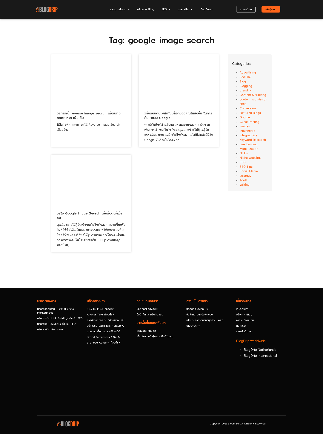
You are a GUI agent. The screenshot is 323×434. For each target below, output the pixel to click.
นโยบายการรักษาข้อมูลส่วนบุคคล (204, 320)
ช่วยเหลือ (183, 9)
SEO (164, 9)
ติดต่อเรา (241, 326)
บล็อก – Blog (145, 9)
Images (245, 126)
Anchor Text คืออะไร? (100, 314)
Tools (243, 180)
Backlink (245, 77)
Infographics (248, 135)
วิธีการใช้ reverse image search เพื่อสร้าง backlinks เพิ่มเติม (89, 115)
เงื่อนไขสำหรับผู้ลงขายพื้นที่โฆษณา (155, 336)
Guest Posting (249, 122)
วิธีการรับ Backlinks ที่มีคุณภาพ (105, 326)
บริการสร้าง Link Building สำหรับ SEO (60, 318)
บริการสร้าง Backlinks (50, 329)
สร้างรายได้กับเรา (146, 331)
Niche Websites (250, 158)
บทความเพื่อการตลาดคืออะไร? (104, 331)
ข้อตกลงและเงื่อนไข (147, 309)
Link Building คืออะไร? (100, 309)
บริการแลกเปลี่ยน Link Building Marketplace (55, 311)
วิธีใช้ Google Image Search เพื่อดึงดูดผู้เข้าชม (89, 215)
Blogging (246, 86)
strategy (245, 175)
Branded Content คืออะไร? (103, 343)
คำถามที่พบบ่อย (245, 320)
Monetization (249, 149)
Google (245, 117)
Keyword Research (253, 140)
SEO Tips (246, 166)
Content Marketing (253, 95)
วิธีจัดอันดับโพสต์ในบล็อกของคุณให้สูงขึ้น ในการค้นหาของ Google (178, 115)
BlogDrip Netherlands (260, 349)
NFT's (244, 153)
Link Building (249, 144)
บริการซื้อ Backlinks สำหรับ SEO (56, 324)
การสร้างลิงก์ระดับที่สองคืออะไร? (105, 320)
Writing (245, 184)
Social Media (249, 171)
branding (246, 90)
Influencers (247, 131)
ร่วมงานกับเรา (118, 9)
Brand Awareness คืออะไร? (104, 337)
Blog (243, 81)
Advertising (248, 72)
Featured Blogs (250, 113)
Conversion (248, 108)
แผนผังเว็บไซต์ (244, 331)
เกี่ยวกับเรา (206, 9)
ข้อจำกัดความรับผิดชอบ (150, 314)
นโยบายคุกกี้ (193, 326)
